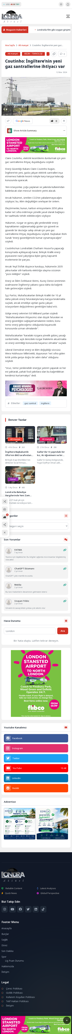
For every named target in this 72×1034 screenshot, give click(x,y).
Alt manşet (23, 45)
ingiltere (45, 403)
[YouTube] (12, 909)
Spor (4, 956)
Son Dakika (7, 951)
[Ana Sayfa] (5, 509)
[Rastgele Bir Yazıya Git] (5, 501)
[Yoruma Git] (64, 550)
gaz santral (30, 403)
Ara (63, 630)
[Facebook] (20, 909)
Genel (13, 479)
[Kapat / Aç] (5, 532)
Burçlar (5, 934)
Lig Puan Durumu (14, 960)
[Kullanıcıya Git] (9, 551)
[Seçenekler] (64, 121)
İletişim (5, 971)
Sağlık (5, 939)
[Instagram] (5, 909)
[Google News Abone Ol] (23, 121)
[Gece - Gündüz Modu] (61, 6)
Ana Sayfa (10, 45)
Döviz (4, 945)
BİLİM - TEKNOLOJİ (33, 53)
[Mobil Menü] (67, 16)
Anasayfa (7, 928)
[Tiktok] (43, 909)
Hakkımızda (8, 966)
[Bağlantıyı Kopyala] (54, 54)
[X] (28, 909)
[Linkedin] (36, 909)
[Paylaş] (8, 121)
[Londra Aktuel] (12, 16)
